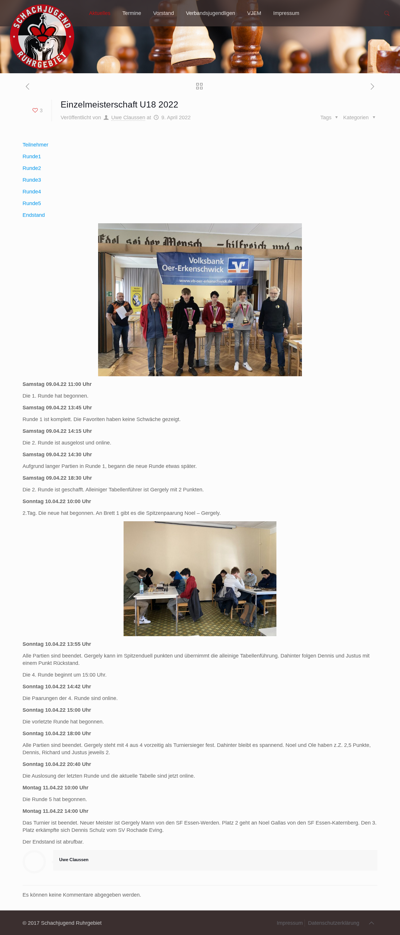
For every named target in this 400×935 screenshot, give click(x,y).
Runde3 (32, 180)
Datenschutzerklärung (333, 923)
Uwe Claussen (128, 117)
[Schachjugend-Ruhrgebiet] (42, 13)
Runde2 (32, 168)
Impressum (290, 923)
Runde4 (32, 192)
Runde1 (32, 156)
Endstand (34, 215)
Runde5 (32, 203)
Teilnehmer (35, 145)
